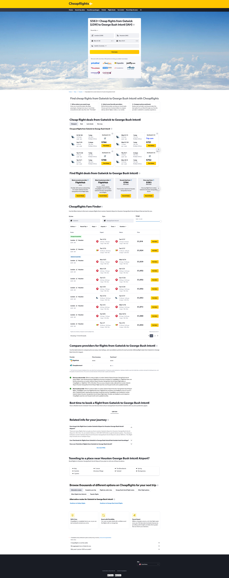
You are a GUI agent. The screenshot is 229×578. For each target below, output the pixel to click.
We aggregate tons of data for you (81, 546)
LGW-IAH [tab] (114, 411)
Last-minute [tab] (90, 124)
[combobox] (94, 30)
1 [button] (151, 336)
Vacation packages (93, 10)
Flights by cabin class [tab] (106, 490)
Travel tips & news (132, 10)
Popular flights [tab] (94, 494)
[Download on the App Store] (118, 575)
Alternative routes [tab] (76, 490)
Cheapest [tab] (74, 124)
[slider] (161, 221)
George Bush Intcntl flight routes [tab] (125, 490)
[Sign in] (141, 10)
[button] (134, 25)
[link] (80, 196)
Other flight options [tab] (143, 490)
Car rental (121, 10)
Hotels (104, 10)
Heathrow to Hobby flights (77, 503)
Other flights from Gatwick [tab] (78, 494)
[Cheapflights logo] (79, 4)
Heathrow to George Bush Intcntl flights (111, 503)
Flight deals (111, 10)
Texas (75, 91)
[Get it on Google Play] (110, 575)
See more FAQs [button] (101, 447)
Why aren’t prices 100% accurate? (81, 549)
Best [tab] (81, 124)
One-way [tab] (100, 124)
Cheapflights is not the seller (79, 543)
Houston (80, 91)
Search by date (80, 10)
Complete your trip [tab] (90, 490)
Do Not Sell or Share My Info (109, 570)
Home (71, 10)
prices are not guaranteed (105, 537)
